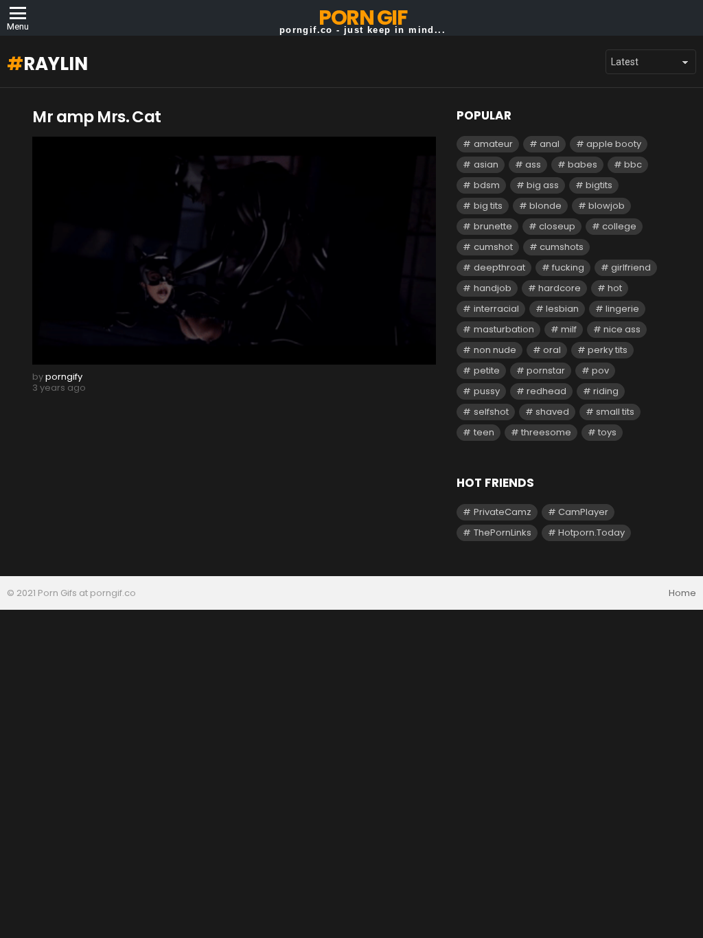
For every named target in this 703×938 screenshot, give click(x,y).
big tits (488, 205)
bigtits (599, 185)
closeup (557, 226)
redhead (546, 391)
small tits (615, 411)
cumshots (562, 246)
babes (582, 164)
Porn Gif (362, 17)
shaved (552, 411)
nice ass (622, 329)
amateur (493, 143)
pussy (487, 391)
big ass (543, 185)
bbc (633, 164)
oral (552, 349)
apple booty (613, 143)
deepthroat (499, 267)
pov (600, 370)
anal (550, 143)
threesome (546, 432)
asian (486, 164)
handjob (492, 288)
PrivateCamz (502, 511)
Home (682, 593)
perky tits (607, 349)
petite (487, 370)
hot (615, 288)
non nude (495, 349)
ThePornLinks (502, 532)
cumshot (493, 246)
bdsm (487, 185)
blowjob (606, 205)
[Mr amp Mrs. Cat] (234, 251)
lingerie (622, 308)
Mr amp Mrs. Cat (96, 117)
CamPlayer (583, 511)
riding (606, 391)
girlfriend (631, 267)
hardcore (559, 288)
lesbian (562, 308)
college (619, 226)
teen (484, 432)
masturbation (504, 329)
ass (533, 164)
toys (607, 432)
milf (569, 329)
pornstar (546, 370)
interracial (496, 308)
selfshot (491, 411)
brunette (493, 226)
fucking (568, 267)
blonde (545, 205)
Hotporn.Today (591, 532)
